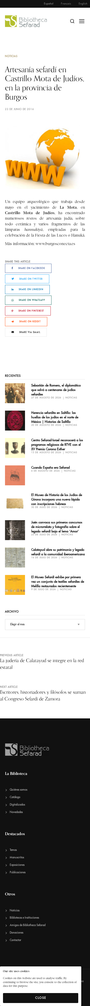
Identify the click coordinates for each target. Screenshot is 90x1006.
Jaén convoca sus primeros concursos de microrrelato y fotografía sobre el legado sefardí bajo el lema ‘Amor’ (56, 527)
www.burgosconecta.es (55, 244)
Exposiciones (17, 865)
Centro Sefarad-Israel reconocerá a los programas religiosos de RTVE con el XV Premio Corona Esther (57, 445)
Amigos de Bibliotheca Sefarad (28, 925)
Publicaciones (18, 872)
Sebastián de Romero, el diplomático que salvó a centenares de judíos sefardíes (56, 390)
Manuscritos (17, 857)
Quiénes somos (18, 789)
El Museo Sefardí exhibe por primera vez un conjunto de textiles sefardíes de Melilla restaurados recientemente (57, 581)
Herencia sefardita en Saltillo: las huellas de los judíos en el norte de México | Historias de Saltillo (54, 417)
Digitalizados (17, 804)
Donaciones (16, 932)
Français (66, 3)
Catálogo (15, 797)
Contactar (15, 940)
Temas (13, 850)
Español (49, 3)
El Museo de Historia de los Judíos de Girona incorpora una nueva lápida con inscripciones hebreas (56, 499)
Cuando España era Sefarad (50, 467)
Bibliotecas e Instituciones (24, 917)
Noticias (11, 56)
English (83, 3)
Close (40, 997)
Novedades (16, 812)
